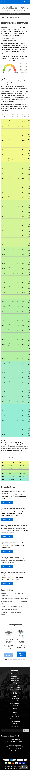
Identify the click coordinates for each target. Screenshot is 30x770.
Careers (15, 714)
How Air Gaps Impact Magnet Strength (12, 542)
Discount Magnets (15, 687)
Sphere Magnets (15, 680)
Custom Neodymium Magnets (15, 689)
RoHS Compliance (15, 721)
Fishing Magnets (15, 685)
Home (2, 17)
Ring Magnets (15, 678)
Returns (15, 696)
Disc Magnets (15, 674)
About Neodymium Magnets (13, 17)
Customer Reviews (15, 719)
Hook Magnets (15, 683)
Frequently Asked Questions (15, 701)
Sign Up (26, 730)
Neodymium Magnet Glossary (10, 557)
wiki (15, 443)
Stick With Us (15, 716)
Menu (4, 2)
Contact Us (15, 705)
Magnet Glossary (15, 703)
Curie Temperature (20, 108)
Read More (6, 502)
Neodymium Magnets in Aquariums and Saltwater (14, 598)
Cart (27, 2)
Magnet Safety (15, 698)
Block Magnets (15, 676)
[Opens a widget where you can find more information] (24, 767)
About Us (15, 712)
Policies (15, 723)
